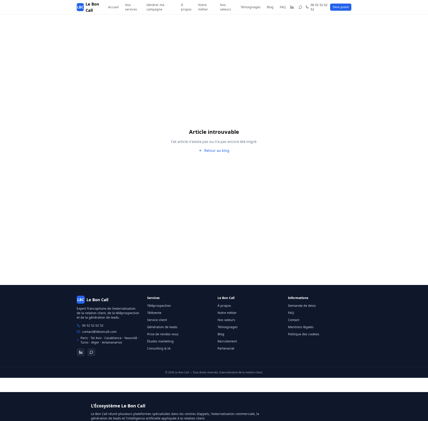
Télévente (154, 313)
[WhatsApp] (300, 7)
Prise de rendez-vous (163, 334)
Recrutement (227, 341)
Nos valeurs (225, 7)
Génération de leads (162, 327)
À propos (186, 7)
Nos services (131, 7)
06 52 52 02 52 (319, 7)
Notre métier (203, 7)
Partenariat (226, 348)
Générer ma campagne (155, 7)
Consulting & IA (159, 348)
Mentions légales (301, 327)
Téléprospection (159, 305)
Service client (157, 320)
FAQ (283, 7)
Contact (293, 320)
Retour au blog (216, 150)
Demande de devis (302, 305)
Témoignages (251, 7)
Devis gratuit (341, 7)
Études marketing (160, 341)
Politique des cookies (303, 334)
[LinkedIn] (291, 7)
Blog (270, 7)
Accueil (113, 7)
